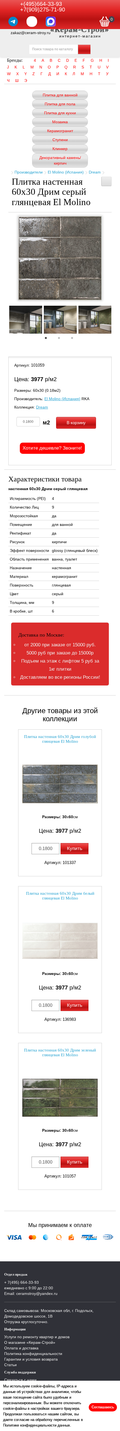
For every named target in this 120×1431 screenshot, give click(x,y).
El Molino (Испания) (66, 172)
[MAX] (51, 21)
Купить (74, 848)
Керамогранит (60, 131)
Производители (29, 172)
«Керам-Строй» (80, 29)
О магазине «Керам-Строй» (29, 1342)
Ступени (60, 139)
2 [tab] (62, 339)
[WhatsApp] (32, 21)
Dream (95, 172)
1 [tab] (48, 339)
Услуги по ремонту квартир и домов (36, 1337)
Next (116, 321)
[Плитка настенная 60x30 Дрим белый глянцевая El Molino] (60, 940)
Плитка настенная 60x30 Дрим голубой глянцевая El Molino (60, 739)
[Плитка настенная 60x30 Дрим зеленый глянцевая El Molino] (60, 1097)
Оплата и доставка (21, 1348)
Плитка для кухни (60, 113)
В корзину (76, 422)
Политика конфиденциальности (33, 1353)
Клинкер (60, 148)
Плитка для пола (60, 104)
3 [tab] (75, 339)
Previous (4, 321)
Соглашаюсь (103, 1407)
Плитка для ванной (60, 95)
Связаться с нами (20, 1380)
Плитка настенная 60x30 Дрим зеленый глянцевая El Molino (60, 1052)
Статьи (10, 1365)
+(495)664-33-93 (41, 4)
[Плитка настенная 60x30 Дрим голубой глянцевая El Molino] (60, 784)
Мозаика (60, 122)
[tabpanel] (25, 320)
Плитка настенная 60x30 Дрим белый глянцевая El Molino (60, 895)
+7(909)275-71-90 (42, 9)
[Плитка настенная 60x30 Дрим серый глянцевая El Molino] (60, 258)
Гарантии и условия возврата (31, 1359)
